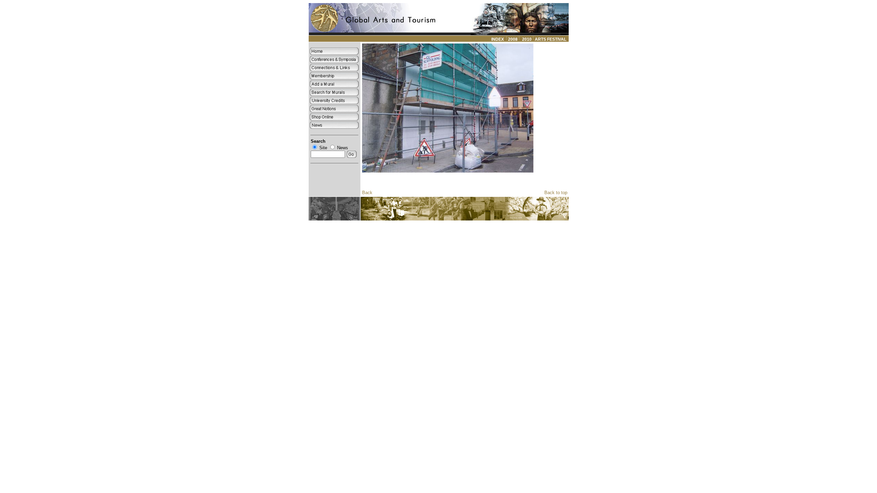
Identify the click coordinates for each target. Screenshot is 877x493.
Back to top (555, 192)
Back (367, 192)
